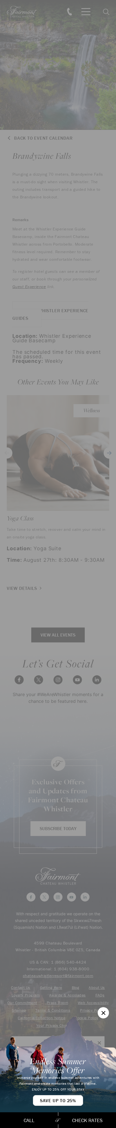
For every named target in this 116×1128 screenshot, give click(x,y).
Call (29, 1120)
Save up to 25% (58, 1100)
